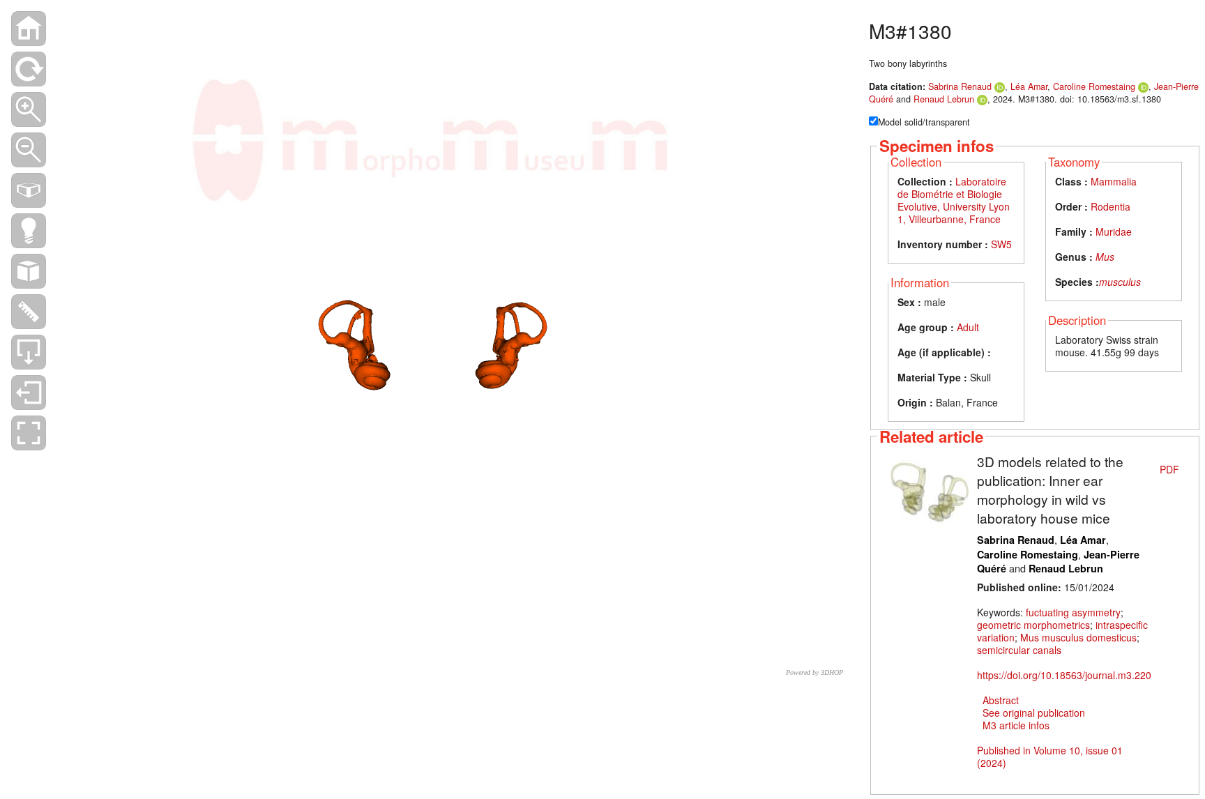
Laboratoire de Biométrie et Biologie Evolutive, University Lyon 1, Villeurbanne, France (953, 200)
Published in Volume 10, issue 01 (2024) (1050, 756)
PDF (1169, 469)
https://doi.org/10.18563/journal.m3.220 (1064, 675)
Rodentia (1110, 206)
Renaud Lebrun (944, 99)
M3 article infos (1016, 725)
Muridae (1114, 231)
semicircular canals (1019, 650)
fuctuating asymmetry (1073, 612)
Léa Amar (1028, 86)
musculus (1120, 282)
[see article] (930, 488)
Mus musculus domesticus (1078, 637)
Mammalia (1114, 181)
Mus (1105, 257)
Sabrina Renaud (960, 86)
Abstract (1001, 700)
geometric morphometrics (1033, 625)
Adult (968, 327)
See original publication (1034, 713)
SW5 (1001, 244)
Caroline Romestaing (1094, 86)
